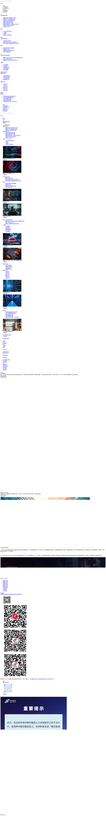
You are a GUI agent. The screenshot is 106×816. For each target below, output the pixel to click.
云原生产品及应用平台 (5, 55)
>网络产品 (5, 87)
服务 (1, 28)
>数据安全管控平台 (7, 40)
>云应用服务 (5, 68)
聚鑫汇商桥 (5, 587)
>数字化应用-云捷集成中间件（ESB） (11, 43)
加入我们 (5, 368)
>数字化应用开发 (6, 51)
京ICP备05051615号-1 (34, 678)
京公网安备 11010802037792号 (46, 678)
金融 (4, 342)
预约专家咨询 (3, 375)
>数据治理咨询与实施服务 (8, 47)
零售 (4, 344)
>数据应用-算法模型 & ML (8, 50)
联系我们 (5, 367)
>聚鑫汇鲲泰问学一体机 (8, 22)
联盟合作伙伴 (6, 352)
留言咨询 (5, 694)
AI (3, 117)
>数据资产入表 (6, 49)
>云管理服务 (5, 64)
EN (2, 3)
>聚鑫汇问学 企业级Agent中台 (9, 17)
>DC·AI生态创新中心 (7, 31)
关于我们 (5, 111)
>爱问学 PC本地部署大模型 (9, 20)
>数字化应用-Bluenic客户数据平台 (10, 42)
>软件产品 (5, 89)
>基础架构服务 (6, 67)
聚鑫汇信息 (5, 581)
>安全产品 (5, 86)
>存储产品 (5, 84)
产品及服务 (5, 105)
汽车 (4, 340)
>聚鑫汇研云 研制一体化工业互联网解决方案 (12, 57)
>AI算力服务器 (6, 75)
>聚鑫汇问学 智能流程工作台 (9, 18)
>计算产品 (5, 85)
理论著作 (5, 361)
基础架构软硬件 (6, 121)
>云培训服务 (5, 69)
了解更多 (5, 159)
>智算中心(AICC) (6, 26)
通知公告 (5, 369)
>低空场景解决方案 (7, 98)
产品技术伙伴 (6, 351)
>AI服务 (5, 32)
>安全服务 (5, 65)
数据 (4, 118)
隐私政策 (7, 594)
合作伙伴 (5, 108)
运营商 (4, 345)
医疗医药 (5, 343)
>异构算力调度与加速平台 (8, 25)
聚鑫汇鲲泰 (2, 73)
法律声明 (11, 594)
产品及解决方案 (3, 15)
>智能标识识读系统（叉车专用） (10, 101)
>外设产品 (5, 90)
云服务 (1, 62)
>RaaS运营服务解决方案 (8, 97)
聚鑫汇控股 (5, 580)
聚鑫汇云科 (2, 81)
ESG (4, 363)
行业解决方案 (6, 107)
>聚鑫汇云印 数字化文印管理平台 (10, 60)
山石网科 (5, 588)
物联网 (1, 93)
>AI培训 (5, 33)
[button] (53, 489)
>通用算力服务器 (6, 76)
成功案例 (5, 364)
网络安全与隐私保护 (17, 594)
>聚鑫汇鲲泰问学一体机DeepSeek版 (10, 24)
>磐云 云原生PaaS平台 (8, 58)
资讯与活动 (5, 365)
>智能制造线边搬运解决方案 (9, 96)
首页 (4, 104)
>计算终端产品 (6, 78)
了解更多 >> (3, 496)
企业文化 (5, 362)
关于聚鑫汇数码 (6, 359)
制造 (4, 347)
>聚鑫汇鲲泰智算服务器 (8, 21)
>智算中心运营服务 (7, 35)
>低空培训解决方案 (7, 100)
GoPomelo (5, 590)
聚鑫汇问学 (5, 583)
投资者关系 (5, 109)
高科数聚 (5, 589)
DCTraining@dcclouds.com (11, 566)
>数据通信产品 (6, 79)
